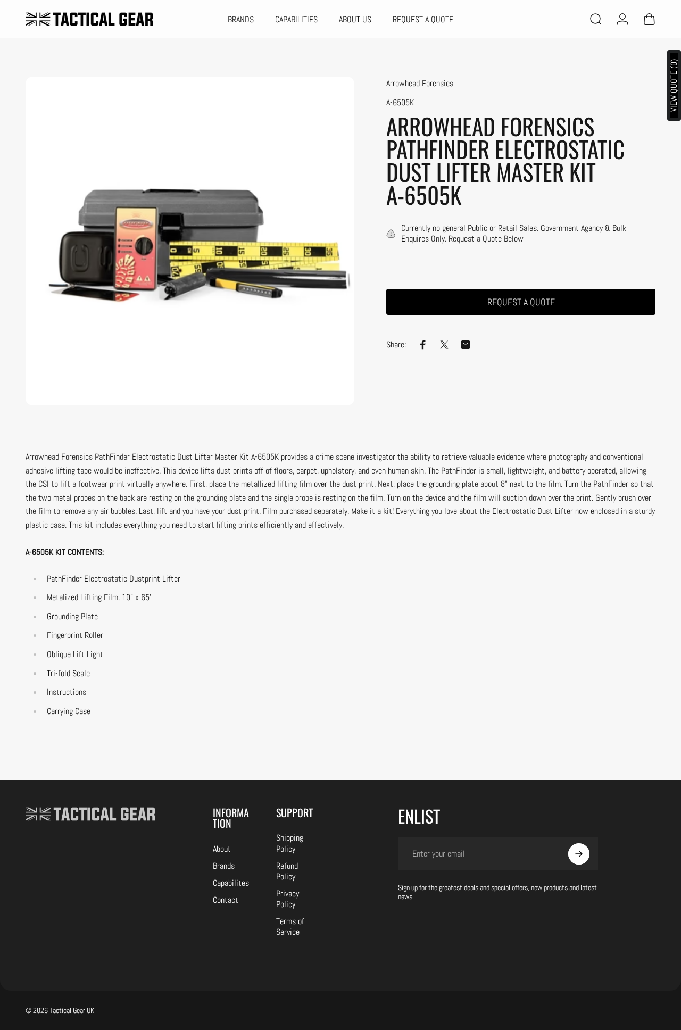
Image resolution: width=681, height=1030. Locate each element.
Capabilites (231, 883)
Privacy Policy (287, 899)
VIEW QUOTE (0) (673, 85)
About (222, 849)
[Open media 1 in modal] (190, 241)
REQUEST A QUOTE (521, 302)
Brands (224, 866)
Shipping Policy (289, 843)
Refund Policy (287, 871)
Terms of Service (290, 926)
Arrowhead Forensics (419, 83)
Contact (225, 900)
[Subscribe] (578, 854)
